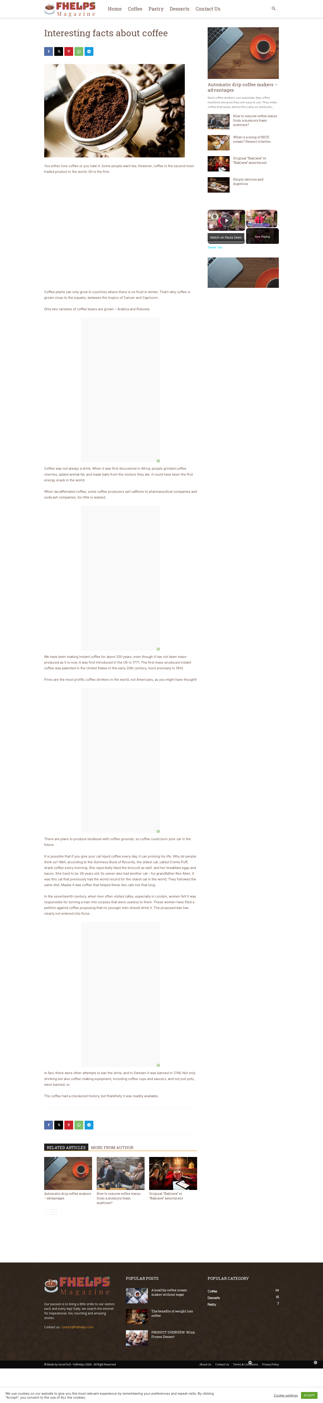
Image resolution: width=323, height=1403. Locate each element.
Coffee (135, 8)
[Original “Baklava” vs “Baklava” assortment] (173, 1173)
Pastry (156, 8)
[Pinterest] (68, 51)
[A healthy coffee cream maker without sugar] (137, 1295)
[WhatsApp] (78, 51)
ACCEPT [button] (309, 1395)
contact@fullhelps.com (77, 1327)
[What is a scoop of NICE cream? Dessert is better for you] (219, 142)
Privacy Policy (270, 1364)
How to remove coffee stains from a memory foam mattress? (119, 1198)
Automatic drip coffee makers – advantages (243, 87)
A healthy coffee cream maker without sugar (169, 1292)
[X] (58, 51)
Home (115, 8)
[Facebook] (48, 51)
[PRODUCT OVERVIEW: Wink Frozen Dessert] (137, 1338)
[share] (236, 214)
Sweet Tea (225, 216)
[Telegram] (89, 51)
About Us (205, 1364)
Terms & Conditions (245, 1364)
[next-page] (54, 1212)
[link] (214, 216)
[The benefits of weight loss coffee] (137, 1317)
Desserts (179, 8)
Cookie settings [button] (286, 1396)
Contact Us (208, 8)
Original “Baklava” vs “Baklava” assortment (250, 160)
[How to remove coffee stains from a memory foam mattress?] (121, 1173)
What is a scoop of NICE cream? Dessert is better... (252, 139)
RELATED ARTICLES (66, 1147)
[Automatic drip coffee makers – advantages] (68, 1173)
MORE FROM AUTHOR (112, 1147)
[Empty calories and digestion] (219, 185)
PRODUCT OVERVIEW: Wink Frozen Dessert (173, 1334)
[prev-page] (47, 1212)
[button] (273, 9)
